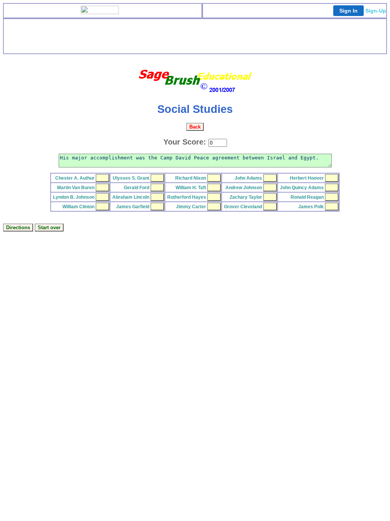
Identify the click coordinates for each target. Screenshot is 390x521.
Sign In (348, 11)
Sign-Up (375, 11)
